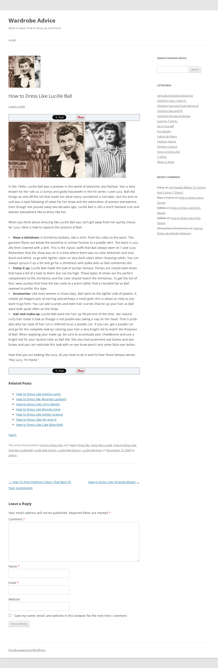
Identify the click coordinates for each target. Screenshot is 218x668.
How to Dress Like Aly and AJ (36, 420)
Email (14, 583)
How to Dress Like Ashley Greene (39, 414)
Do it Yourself (165, 126)
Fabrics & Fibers (167, 136)
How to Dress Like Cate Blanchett (39, 425)
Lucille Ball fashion (69, 450)
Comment (17, 519)
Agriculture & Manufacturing (175, 96)
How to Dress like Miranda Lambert (41, 399)
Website (14, 599)
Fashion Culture (167, 147)
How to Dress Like (51, 445)
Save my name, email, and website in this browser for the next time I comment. (71, 616)
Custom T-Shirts (167, 121)
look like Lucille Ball (21, 450)
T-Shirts (162, 157)
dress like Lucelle (101, 445)
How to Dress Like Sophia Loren (38, 394)
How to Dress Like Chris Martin (38, 404)
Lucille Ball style (92, 450)
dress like (84, 445)
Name (14, 566)
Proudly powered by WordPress (27, 650)
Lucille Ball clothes (45, 450)
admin (13, 455)
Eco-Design (164, 131)
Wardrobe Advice (32, 20)
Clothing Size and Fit (170, 111)
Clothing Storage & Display (174, 116)
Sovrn (13, 435)
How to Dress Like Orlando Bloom (113, 482)
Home (12, 40)
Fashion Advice (166, 141)
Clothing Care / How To (171, 101)
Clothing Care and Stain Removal (177, 106)
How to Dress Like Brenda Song (38, 409)
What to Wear (166, 162)
